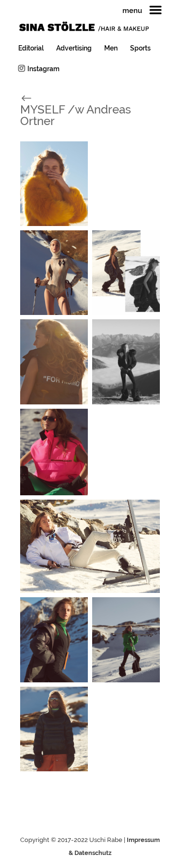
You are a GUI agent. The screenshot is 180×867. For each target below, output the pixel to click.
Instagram (43, 69)
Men (111, 48)
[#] (37, 97)
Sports (140, 48)
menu (132, 11)
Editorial (31, 48)
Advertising (74, 48)
